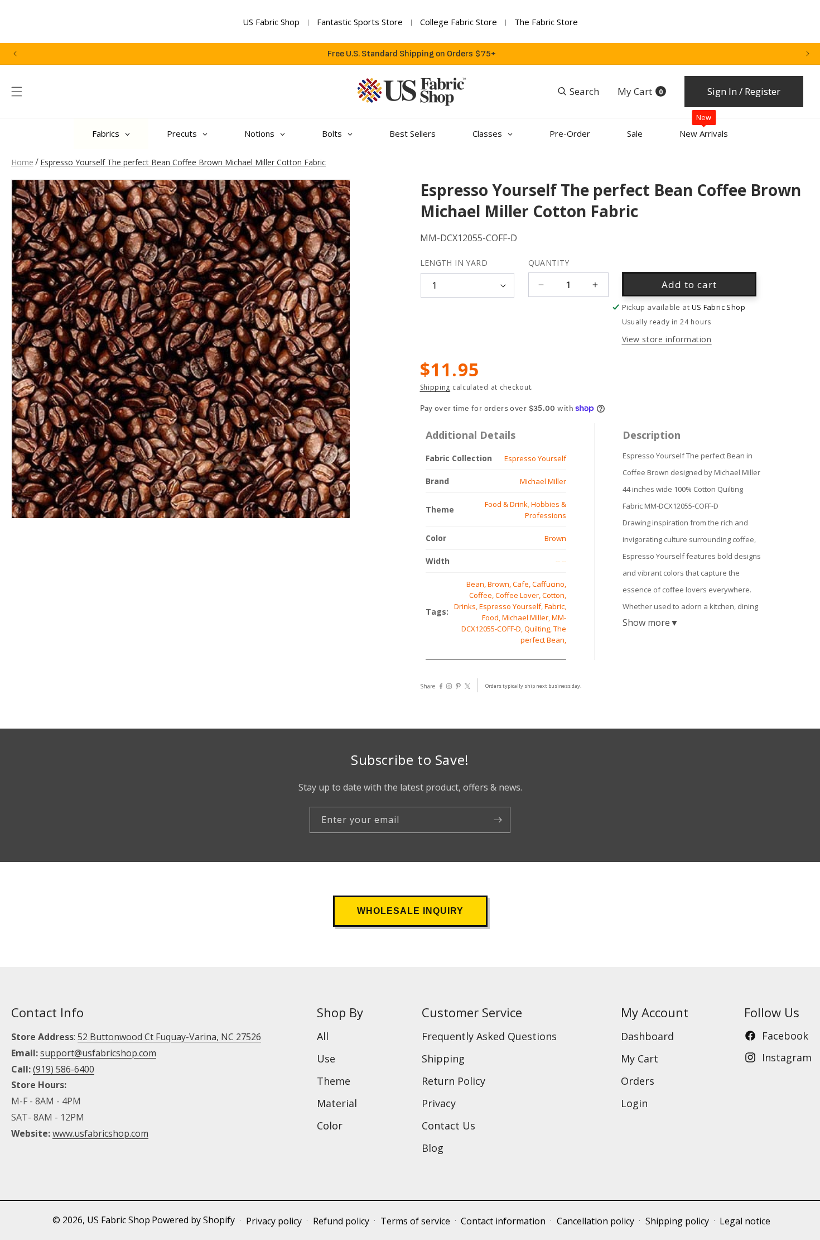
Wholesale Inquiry (410, 911)
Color (330, 1125)
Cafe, (522, 584)
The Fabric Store (546, 22)
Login (634, 1103)
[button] (16, 91)
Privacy (439, 1103)
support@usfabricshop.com (98, 1053)
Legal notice (745, 1221)
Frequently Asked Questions (489, 1036)
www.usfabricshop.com (100, 1133)
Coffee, (482, 595)
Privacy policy (274, 1221)
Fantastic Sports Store (360, 22)
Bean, (477, 584)
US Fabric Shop (271, 22)
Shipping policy (677, 1221)
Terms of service (415, 1221)
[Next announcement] (807, 53)
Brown (555, 538)
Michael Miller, (527, 617)
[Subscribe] (497, 820)
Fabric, (555, 606)
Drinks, (466, 606)
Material (337, 1103)
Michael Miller (543, 481)
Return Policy (453, 1081)
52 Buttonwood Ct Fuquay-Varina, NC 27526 (169, 1037)
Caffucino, (549, 584)
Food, (492, 617)
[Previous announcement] (15, 53)
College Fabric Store (458, 22)
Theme (333, 1081)
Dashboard (647, 1036)
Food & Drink (506, 504)
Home (22, 162)
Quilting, (538, 629)
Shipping (435, 387)
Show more (651, 622)
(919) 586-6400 (63, 1068)
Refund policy (341, 1221)
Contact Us (448, 1125)
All (323, 1036)
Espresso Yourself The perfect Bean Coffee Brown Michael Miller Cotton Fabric (183, 162)
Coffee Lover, (518, 595)
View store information (667, 339)
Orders (637, 1081)
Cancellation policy (595, 1221)
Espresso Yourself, (511, 606)
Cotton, (554, 595)
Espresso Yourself (535, 458)
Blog (432, 1148)
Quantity (549, 262)
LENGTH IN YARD (454, 262)
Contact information (503, 1221)
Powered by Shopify (193, 1220)
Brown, (500, 584)
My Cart (639, 1058)
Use (326, 1058)
